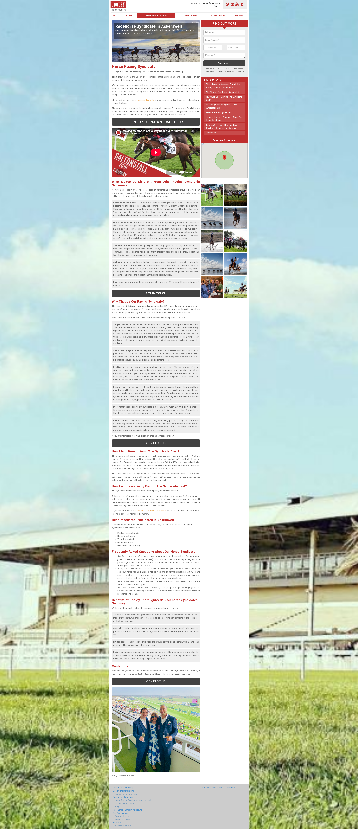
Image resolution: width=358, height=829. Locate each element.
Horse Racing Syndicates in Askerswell (133, 800)
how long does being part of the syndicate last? (222, 106)
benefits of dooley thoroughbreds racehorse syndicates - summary (222, 126)
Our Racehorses (218, 15)
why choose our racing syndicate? (222, 92)
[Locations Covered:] (112, 2)
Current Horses (122, 816)
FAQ (117, 807)
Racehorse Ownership (156, 15)
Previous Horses (122, 819)
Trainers (239, 15)
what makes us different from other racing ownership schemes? (223, 86)
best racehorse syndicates (219, 112)
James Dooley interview (126, 794)
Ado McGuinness (123, 826)
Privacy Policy (208, 787)
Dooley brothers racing (123, 791)
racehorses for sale (144, 100)
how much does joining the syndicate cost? (224, 98)
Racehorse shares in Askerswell (128, 810)
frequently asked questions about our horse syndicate (224, 118)
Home (115, 15)
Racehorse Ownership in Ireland (150, 511)
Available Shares (189, 15)
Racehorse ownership (123, 787)
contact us (211, 133)
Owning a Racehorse (124, 803)
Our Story (129, 15)
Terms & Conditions (225, 787)
